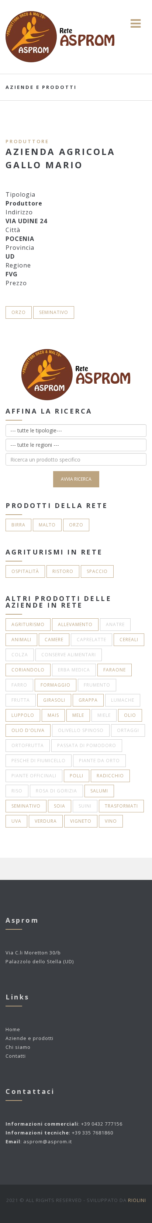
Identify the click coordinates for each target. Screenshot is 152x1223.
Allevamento (75, 624)
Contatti (16, 1056)
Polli (76, 776)
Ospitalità (25, 571)
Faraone (114, 670)
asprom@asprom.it (47, 1141)
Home (13, 1029)
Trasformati (121, 806)
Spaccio (97, 571)
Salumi (99, 791)
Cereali (129, 639)
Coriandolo (28, 670)
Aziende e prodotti (29, 1038)
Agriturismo (28, 624)
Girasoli (54, 700)
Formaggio (55, 685)
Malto (47, 525)
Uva (16, 821)
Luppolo (22, 715)
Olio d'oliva (28, 730)
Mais (53, 715)
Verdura (46, 821)
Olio (130, 715)
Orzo (18, 312)
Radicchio (110, 776)
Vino (111, 821)
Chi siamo (18, 1047)
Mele (78, 715)
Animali (21, 639)
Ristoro (62, 571)
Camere (54, 639)
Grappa (88, 700)
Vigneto (80, 821)
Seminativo (53, 312)
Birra (18, 525)
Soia (59, 806)
